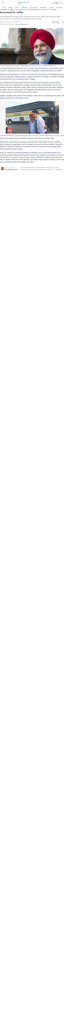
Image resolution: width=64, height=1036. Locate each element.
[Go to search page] (6, 3)
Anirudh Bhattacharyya (22, 24)
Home (4, 7)
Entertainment (34, 7)
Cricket (17, 7)
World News (43, 7)
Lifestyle (51, 7)
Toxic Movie (59, 7)
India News (24, 7)
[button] (3, 3)
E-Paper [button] (56, 3)
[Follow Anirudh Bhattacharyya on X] (30, 24)
